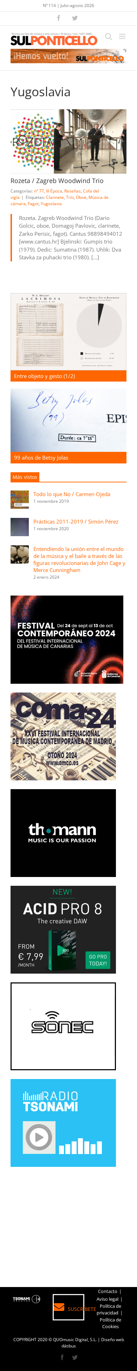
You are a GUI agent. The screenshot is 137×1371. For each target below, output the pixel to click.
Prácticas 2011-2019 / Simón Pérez (75, 521)
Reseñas (72, 191)
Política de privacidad (109, 1309)
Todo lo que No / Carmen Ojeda (71, 494)
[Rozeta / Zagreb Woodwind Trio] (68, 141)
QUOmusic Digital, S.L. (75, 1340)
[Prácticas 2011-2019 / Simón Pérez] (20, 521)
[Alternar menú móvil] (122, 36)
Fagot (33, 204)
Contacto (107, 1291)
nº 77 (39, 191)
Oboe (81, 197)
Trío (70, 197)
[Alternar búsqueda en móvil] (108, 36)
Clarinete (55, 197)
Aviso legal (107, 1299)
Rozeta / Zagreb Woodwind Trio (57, 180)
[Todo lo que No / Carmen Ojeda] (20, 494)
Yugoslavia (51, 204)
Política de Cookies (110, 1323)
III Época (54, 191)
